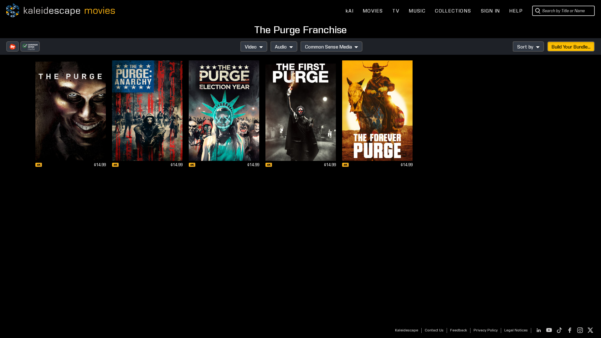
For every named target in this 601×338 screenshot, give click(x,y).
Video (251, 47)
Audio (281, 47)
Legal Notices (516, 330)
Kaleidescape (406, 330)
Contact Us (434, 330)
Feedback (458, 330)
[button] (12, 46)
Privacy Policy (486, 330)
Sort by (525, 47)
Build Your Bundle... (571, 47)
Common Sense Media (328, 47)
